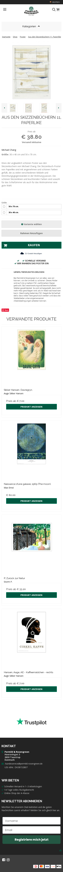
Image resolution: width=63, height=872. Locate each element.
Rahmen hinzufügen (31, 233)
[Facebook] (3, 859)
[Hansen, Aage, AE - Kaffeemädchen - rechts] (31, 639)
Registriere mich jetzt (31, 839)
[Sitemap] (60, 850)
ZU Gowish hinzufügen (33, 253)
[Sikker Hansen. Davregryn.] (31, 356)
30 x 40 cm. (14, 212)
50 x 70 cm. (14, 206)
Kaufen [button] (34, 245)
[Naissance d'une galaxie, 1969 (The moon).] (31, 450)
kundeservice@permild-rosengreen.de (24, 763)
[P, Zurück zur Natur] (31, 544)
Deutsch (56, 2)
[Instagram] (8, 859)
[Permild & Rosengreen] (31, 11)
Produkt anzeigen (31, 406)
